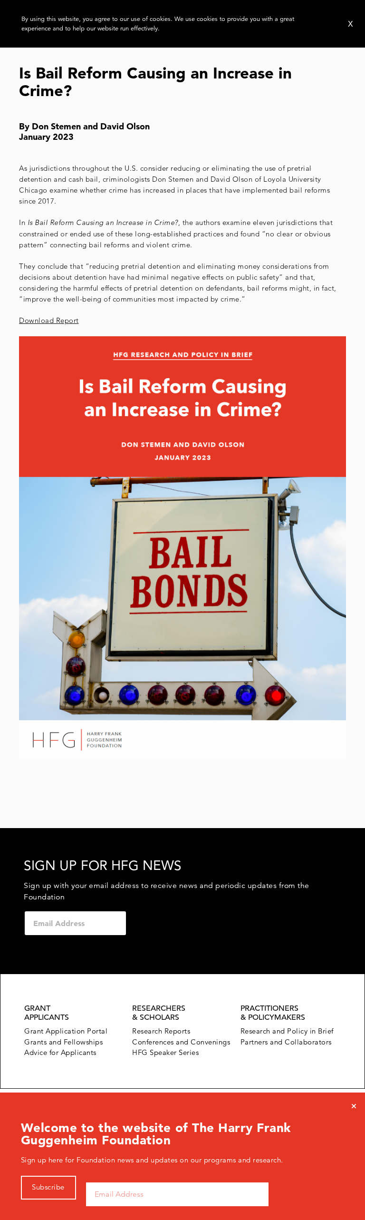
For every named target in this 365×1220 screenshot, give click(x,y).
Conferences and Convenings (181, 1041)
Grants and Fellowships (63, 1041)
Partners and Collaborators (286, 1041)
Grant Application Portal (65, 1030)
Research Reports (161, 1030)
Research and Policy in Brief (287, 1030)
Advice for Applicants (60, 1052)
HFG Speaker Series (165, 1052)
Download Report (49, 320)
